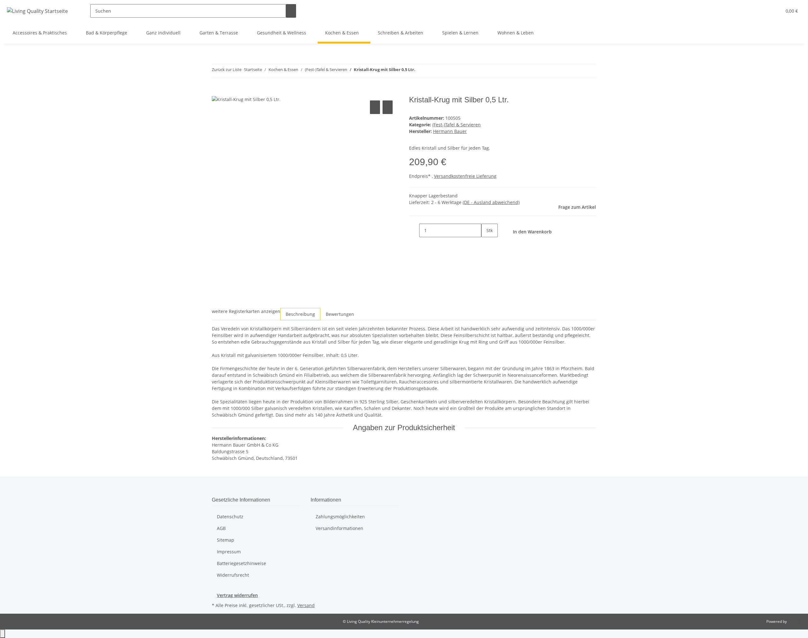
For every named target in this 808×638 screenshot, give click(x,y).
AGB (221, 528)
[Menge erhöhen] (486, 244)
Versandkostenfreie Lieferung (465, 176)
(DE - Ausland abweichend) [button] (491, 202)
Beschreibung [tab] (300, 314)
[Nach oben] (2, 633)
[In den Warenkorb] (217, 91)
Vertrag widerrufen (237, 595)
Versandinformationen (339, 528)
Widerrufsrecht (233, 575)
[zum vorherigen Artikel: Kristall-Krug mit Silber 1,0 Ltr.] (420, 71)
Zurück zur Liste (226, 69)
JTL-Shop (795, 621)
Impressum (229, 552)
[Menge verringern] (414, 230)
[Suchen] (291, 11)
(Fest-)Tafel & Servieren (456, 125)
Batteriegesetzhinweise (241, 563)
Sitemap (225, 540)
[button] (764, 11)
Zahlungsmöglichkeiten (340, 517)
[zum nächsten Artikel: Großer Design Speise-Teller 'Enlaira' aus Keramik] (432, 71)
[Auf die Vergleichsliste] (375, 107)
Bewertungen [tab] (340, 314)
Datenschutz (230, 517)
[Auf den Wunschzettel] (388, 107)
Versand (306, 605)
